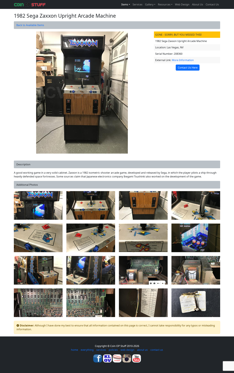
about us (142, 350)
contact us (156, 350)
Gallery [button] (149, 4)
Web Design (182, 4)
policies (113, 350)
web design (127, 350)
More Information (183, 60)
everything (87, 350)
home (74, 350)
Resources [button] (164, 4)
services (101, 350)
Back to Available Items (30, 25)
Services (137, 4)
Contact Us (212, 4)
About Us (197, 4)
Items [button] (124, 4)
